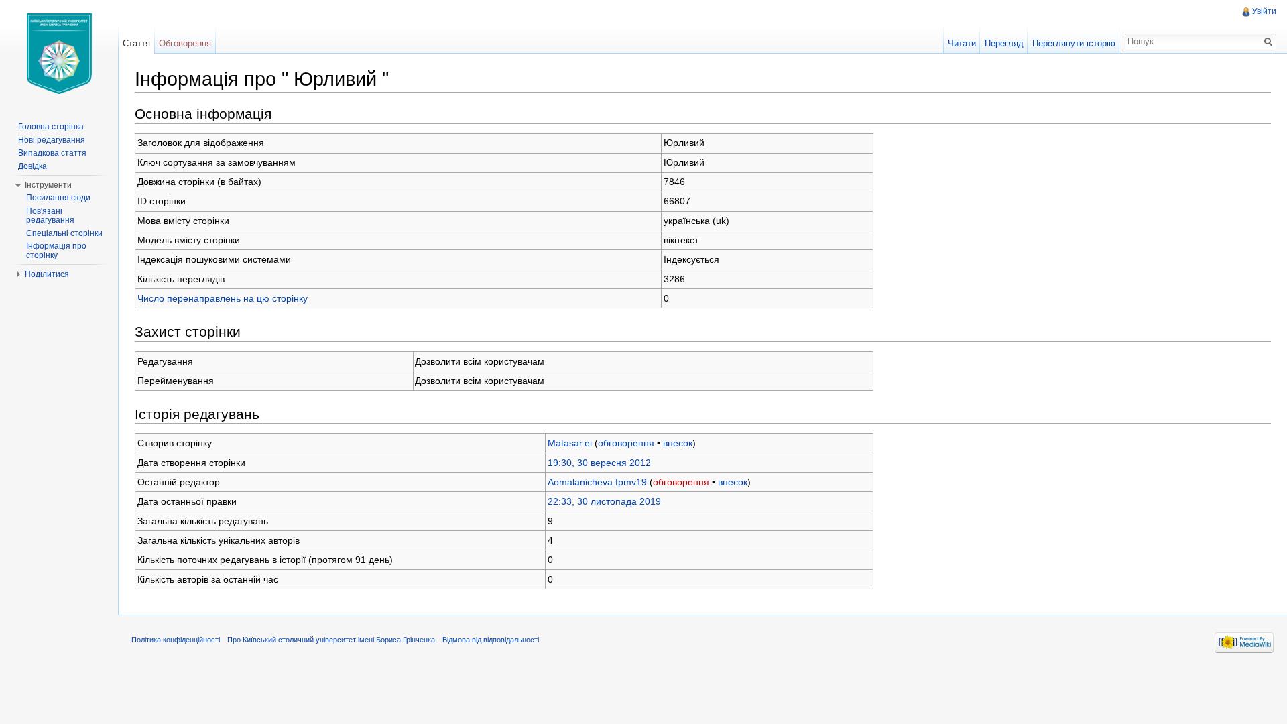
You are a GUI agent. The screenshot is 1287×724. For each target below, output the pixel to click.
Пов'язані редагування (50, 215)
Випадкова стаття (52, 153)
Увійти (1264, 11)
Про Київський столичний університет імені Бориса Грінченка (331, 640)
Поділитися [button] (47, 274)
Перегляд (1004, 43)
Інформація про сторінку (56, 250)
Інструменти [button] (48, 185)
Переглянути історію (1073, 43)
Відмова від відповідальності (490, 640)
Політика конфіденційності (175, 640)
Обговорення (185, 43)
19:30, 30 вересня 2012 (599, 462)
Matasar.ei (570, 443)
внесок (677, 443)
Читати (962, 43)
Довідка (32, 166)
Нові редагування (51, 140)
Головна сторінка (51, 126)
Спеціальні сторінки (64, 233)
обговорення (626, 443)
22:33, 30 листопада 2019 (604, 501)
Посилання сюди (58, 197)
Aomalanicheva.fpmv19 (597, 482)
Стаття (136, 43)
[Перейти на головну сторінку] (59, 53)
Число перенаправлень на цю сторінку (222, 298)
